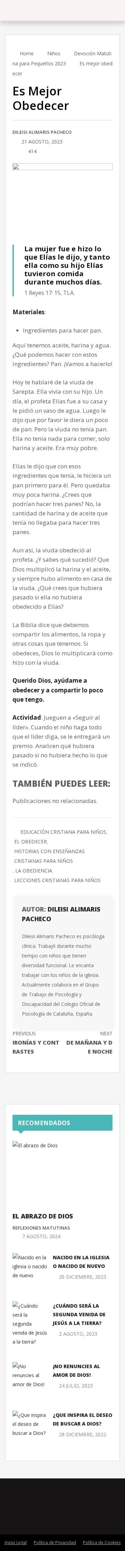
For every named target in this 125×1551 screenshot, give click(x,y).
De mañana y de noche (89, 1042)
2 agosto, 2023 (78, 1333)
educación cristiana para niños (63, 832)
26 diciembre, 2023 (82, 1276)
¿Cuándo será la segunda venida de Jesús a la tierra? (79, 1314)
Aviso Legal (16, 1542)
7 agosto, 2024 (41, 1236)
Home (26, 53)
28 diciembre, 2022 (82, 1434)
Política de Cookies (101, 1542)
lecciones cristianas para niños (57, 880)
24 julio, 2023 (76, 1385)
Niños (53, 53)
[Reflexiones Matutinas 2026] (45, 10)
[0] (14, 151)
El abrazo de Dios (42, 1216)
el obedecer (30, 841)
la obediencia (33, 870)
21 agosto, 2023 (42, 141)
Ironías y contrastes (35, 1042)
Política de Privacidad (55, 1542)
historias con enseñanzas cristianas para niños (49, 856)
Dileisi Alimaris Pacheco (42, 132)
